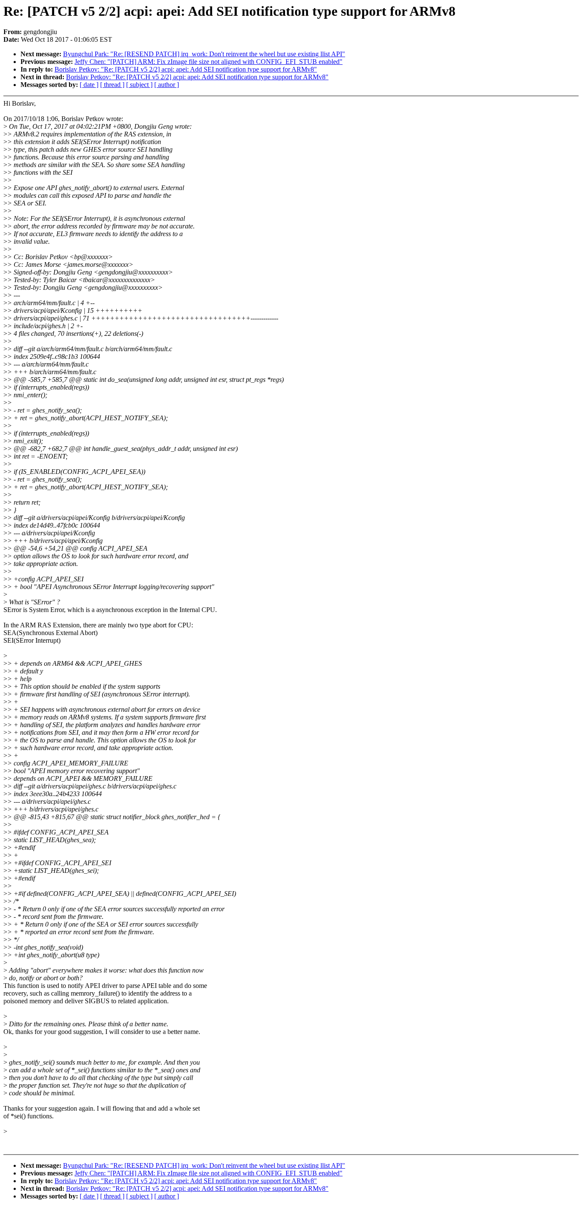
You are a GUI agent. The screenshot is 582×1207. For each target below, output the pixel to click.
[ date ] (89, 84)
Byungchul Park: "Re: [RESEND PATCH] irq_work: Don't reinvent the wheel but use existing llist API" (204, 54)
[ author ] (166, 84)
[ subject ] (139, 84)
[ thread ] (112, 84)
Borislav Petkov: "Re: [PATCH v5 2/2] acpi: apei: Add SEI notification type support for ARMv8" (186, 69)
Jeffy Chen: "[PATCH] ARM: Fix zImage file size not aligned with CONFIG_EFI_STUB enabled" (209, 61)
